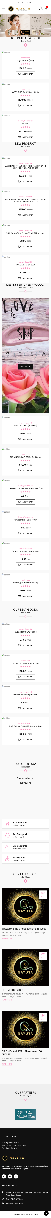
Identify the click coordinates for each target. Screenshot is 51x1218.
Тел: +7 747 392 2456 (14, 1199)
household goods (25, 423)
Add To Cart (27, 74)
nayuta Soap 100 (25, 163)
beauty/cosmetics (25, 121)
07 (43, 894)
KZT (20, 2)
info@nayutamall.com (14, 1203)
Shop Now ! (26, 367)
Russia (29, 2)
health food (25, 57)
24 (43, 1017)
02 (43, 955)
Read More (7, 938)
